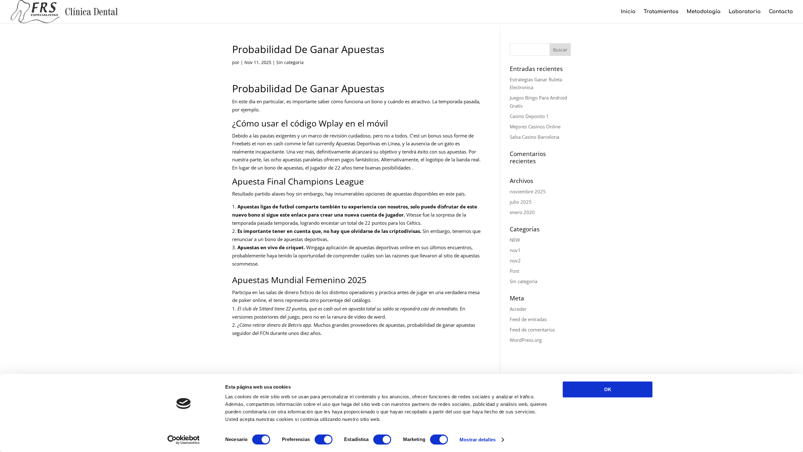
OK (607, 389)
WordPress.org (526, 340)
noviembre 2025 (528, 191)
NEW (515, 240)
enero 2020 (522, 212)
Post (514, 271)
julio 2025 (521, 202)
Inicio (628, 11)
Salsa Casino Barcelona (534, 137)
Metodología (704, 11)
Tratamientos (661, 11)
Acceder (518, 309)
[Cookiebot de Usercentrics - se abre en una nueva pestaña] (183, 439)
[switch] (323, 439)
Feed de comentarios (532, 329)
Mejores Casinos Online (535, 126)
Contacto (781, 11)
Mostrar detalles (478, 439)
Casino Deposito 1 (529, 116)
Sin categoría (523, 281)
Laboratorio (745, 11)
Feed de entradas (528, 319)
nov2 (515, 260)
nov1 (515, 250)
